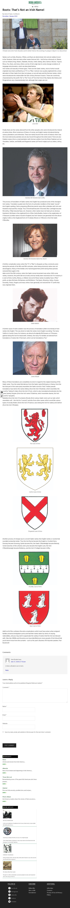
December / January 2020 (10, 16)
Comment (6, 687)
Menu (36, 6)
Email (4, 715)
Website (5, 724)
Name (5, 706)
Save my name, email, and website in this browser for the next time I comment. (28, 732)
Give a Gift (32, 890)
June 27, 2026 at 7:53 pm (18, 662)
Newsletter (32, 892)
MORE (4, 764)
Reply (7, 670)
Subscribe (32, 888)
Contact (49, 890)
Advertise (50, 888)
